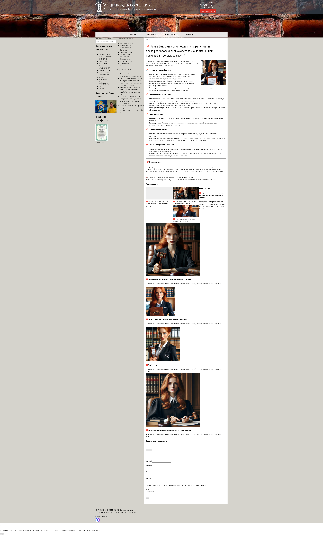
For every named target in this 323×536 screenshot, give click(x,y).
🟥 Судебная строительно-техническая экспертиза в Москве (166, 365)
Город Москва (124, 41)
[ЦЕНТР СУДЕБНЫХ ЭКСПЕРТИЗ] (100, 11)
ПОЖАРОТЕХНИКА (104, 70)
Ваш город (149, 479)
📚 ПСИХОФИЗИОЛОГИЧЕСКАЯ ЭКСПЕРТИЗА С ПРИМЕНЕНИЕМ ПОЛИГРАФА (170, 177)
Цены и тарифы (171, 34)
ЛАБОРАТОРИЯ (103, 61)
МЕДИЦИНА (102, 82)
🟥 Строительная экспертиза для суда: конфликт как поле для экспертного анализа (158, 204)
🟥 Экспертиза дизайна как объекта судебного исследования (184, 220)
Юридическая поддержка (103, 39)
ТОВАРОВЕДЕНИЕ (104, 75)
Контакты (190, 34)
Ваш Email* (149, 461)
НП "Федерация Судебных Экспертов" (124, 512)
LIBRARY (148, 40)
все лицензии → (100, 142)
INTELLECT (102, 86)
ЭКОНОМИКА (103, 79)
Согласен (2, 534)
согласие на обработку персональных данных (165, 485)
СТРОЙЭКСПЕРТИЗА (105, 54)
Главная (133, 34)
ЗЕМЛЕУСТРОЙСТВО (105, 68)
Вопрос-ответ (152, 34)
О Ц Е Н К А (102, 66)
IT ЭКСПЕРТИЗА (104, 72)
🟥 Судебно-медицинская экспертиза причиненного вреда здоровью (184, 203)
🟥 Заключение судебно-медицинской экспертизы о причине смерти (168, 430)
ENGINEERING (103, 59)
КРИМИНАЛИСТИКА (105, 57)
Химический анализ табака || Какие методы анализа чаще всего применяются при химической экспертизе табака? (180, 180)
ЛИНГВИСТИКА (104, 84)
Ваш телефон (150, 472)
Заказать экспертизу (208, 11)
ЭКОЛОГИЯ (102, 77)
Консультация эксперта (123, 70)
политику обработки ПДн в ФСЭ (196, 485)
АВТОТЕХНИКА (103, 63)
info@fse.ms (208, 7)
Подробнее (96, 530)
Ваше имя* (149, 465)
